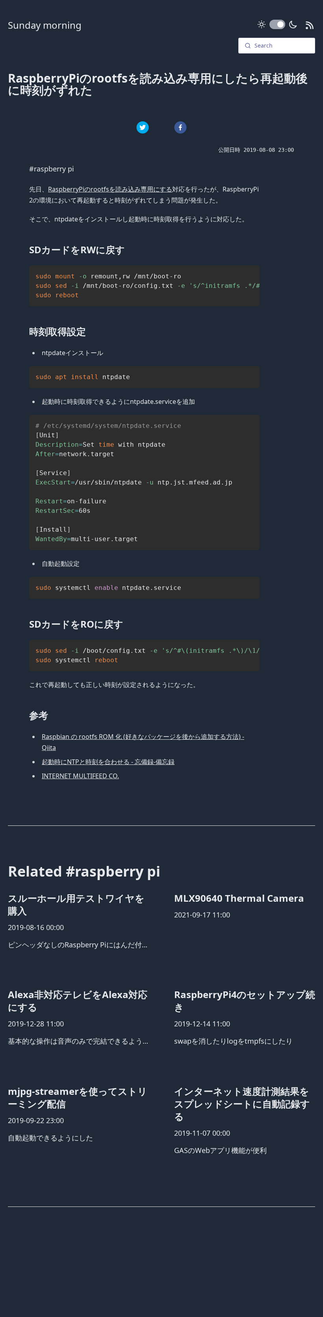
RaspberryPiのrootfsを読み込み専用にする (110, 189)
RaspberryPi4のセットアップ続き (244, 1000)
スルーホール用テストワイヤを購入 (76, 904)
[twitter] (142, 127)
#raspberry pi (51, 168)
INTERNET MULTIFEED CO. (80, 776)
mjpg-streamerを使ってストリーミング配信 (77, 1097)
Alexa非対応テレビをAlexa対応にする (77, 1000)
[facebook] (180, 127)
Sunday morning (45, 24)
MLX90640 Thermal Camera (239, 898)
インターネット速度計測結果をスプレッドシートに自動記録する (242, 1104)
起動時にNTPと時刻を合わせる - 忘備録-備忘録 (108, 761)
